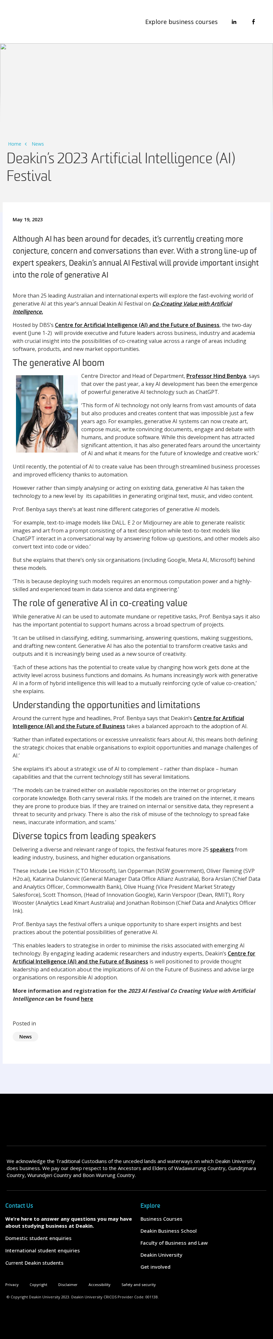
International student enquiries (42, 1250)
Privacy (12, 1284)
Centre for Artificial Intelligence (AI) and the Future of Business (137, 325)
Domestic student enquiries (38, 1238)
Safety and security (139, 1284)
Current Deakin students (34, 1262)
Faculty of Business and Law (174, 1242)
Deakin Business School (168, 1230)
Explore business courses (181, 22)
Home (14, 144)
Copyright (38, 1284)
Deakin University (161, 1254)
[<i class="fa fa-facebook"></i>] (253, 21)
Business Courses (161, 1218)
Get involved (155, 1266)
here (87, 998)
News (38, 144)
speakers (222, 849)
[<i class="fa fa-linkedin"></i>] (234, 21)
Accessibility (100, 1284)
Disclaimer (68, 1284)
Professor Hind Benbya (216, 376)
